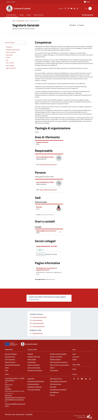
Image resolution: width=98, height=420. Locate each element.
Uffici (6, 370)
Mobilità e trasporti (55, 359)
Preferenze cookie (10, 414)
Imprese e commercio (56, 357)
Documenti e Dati (10, 357)
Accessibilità (28, 414)
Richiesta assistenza (33, 384)
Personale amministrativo (12, 365)
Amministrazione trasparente (58, 381)
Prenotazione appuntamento (35, 381)
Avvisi (74, 354)
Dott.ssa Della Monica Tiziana (45, 157)
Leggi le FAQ (30, 379)
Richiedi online (40, 254)
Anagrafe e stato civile (33, 357)
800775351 (8, 395)
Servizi (29, 15)
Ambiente (30, 354)
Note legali (53, 387)
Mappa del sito (20, 414)
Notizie (74, 359)
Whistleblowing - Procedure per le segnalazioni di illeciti (46, 269)
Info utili (52, 395)
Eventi (74, 369)
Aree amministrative (11, 354)
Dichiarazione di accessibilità (58, 390)
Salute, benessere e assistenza (58, 362)
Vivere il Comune (39, 15)
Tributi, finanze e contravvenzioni (59, 365)
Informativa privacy (55, 384)
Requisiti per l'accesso (51, 254)
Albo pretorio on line (56, 379)
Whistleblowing (54, 392)
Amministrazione (11, 15)
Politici (7, 368)
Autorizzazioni (31, 362)
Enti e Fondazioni (10, 359)
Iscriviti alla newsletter (33, 390)
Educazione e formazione (34, 370)
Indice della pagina (9, 42)
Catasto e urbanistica (33, 365)
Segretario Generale (42, 142)
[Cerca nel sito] (90, 8)
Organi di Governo (10, 362)
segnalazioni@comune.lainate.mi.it (15, 397)
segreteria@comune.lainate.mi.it (48, 164)
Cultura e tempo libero (33, 368)
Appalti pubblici (31, 359)
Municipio (39, 207)
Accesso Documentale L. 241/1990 (46, 246)
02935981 (8, 389)
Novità (22, 15)
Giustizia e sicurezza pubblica (58, 354)
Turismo (52, 368)
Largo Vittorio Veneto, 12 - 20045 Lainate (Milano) (14, 379)
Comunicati (75, 357)
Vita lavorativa (54, 370)
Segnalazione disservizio (34, 387)
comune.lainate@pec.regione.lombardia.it (15, 405)
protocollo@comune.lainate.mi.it (14, 400)
